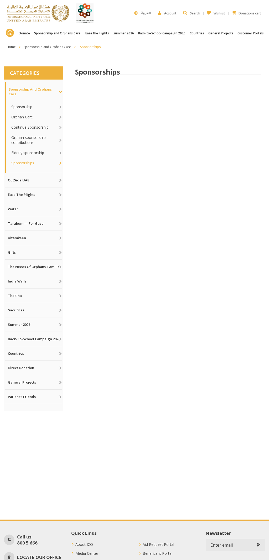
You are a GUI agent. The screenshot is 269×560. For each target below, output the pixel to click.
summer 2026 (123, 33)
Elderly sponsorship (27, 152)
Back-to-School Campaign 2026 (161, 33)
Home (11, 47)
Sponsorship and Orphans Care (57, 33)
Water (13, 209)
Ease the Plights (97, 33)
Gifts (12, 252)
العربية (146, 13)
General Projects (220, 33)
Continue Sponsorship (30, 127)
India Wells (17, 281)
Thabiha (15, 295)
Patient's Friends (22, 396)
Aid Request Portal (158, 544)
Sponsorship (21, 106)
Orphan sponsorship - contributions (29, 140)
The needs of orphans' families (34, 266)
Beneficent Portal (157, 553)
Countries (197, 33)
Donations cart (246, 11)
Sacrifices (16, 310)
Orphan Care (22, 116)
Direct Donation (21, 367)
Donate (24, 33)
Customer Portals (251, 33)
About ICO (84, 544)
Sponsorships (22, 162)
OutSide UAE (18, 180)
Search (195, 13)
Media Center (86, 553)
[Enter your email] (258, 545)
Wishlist (216, 11)
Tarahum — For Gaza (26, 223)
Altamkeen (17, 237)
